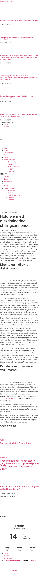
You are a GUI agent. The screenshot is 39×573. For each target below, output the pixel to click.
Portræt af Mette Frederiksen (15, 443)
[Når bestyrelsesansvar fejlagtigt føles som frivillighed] (14, 18)
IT (4, 155)
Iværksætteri (8, 153)
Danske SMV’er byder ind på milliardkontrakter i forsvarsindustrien (17, 97)
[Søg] (1, 146)
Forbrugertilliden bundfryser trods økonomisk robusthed (16, 38)
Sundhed (11, 171)
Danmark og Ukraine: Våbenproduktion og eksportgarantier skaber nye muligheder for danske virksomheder (18, 77)
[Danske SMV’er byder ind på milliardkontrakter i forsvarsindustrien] (4, 93)
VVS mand (19, 260)
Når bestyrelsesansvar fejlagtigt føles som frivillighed (19, 21)
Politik (6, 157)
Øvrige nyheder (9, 160)
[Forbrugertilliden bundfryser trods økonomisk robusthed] (4, 34)
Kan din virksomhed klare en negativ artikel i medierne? (19, 488)
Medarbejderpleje (14, 166)
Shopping (11, 169)
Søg (1, 139)
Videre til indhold (6, 1)
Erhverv (6, 148)
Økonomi (7, 150)
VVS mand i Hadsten (8, 398)
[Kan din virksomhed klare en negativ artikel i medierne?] (4, 481)
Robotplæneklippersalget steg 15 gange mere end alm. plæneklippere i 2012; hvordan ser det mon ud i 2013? (19, 464)
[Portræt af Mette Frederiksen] (4, 438)
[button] (19, 174)
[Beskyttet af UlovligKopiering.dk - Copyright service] (22, 570)
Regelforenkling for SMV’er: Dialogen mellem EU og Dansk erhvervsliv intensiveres (18, 115)
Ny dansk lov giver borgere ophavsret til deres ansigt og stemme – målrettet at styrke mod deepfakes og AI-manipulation (19, 57)
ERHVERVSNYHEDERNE (12, 560)
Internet (10, 164)
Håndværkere (12, 162)
